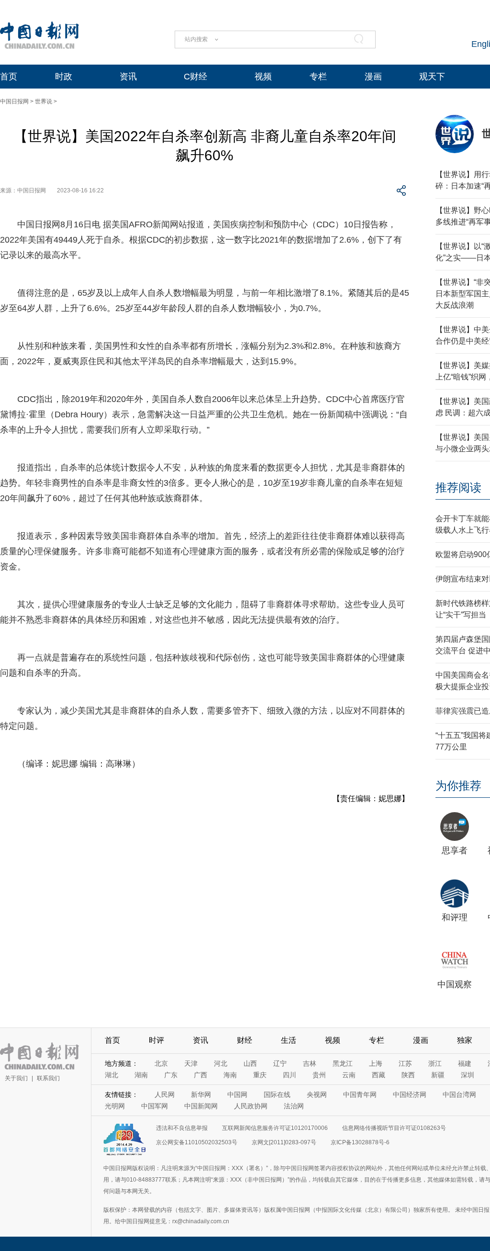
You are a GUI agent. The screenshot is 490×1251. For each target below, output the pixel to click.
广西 (200, 1075)
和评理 (455, 917)
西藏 (378, 1075)
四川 (289, 1075)
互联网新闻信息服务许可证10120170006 (275, 1128)
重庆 (260, 1075)
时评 (156, 1040)
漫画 (373, 76)
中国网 (237, 1094)
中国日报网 (14, 101)
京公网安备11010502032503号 (196, 1142)
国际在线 (277, 1094)
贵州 (319, 1075)
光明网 (115, 1106)
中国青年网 (360, 1094)
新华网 (201, 1094)
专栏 (318, 76)
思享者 (455, 850)
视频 (263, 76)
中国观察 (454, 984)
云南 (349, 1075)
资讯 (128, 76)
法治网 (294, 1106)
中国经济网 (409, 1094)
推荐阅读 (458, 487)
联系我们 (48, 1078)
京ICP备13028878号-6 (360, 1142)
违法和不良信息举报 (182, 1128)
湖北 (111, 1075)
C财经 (195, 76)
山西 (250, 1063)
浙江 (435, 1063)
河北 (220, 1063)
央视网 (317, 1094)
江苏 (405, 1063)
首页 (8, 76)
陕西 (408, 1075)
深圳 (467, 1075)
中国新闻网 (201, 1106)
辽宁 (280, 1063)
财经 (244, 1040)
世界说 (43, 101)
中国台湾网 (459, 1094)
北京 (161, 1063)
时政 (63, 76)
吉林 (309, 1063)
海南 (230, 1075)
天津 (191, 1063)
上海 (375, 1063)
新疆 (438, 1075)
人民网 (165, 1094)
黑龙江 (343, 1063)
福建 (464, 1063)
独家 (464, 1040)
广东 (171, 1075)
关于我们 (16, 1078)
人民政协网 (250, 1106)
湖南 (141, 1075)
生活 (288, 1040)
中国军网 (154, 1106)
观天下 (432, 76)
